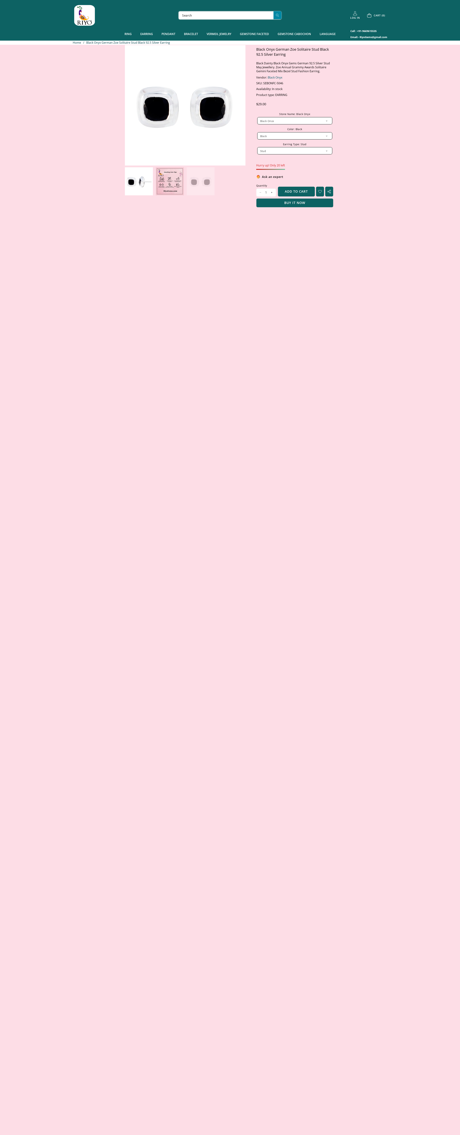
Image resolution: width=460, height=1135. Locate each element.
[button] (376, 15)
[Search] (277, 15)
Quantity (261, 185)
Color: (294, 129)
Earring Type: (295, 144)
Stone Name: (294, 114)
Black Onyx (275, 77)
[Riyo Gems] (84, 15)
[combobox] (230, 15)
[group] (139, 181)
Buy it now (294, 203)
